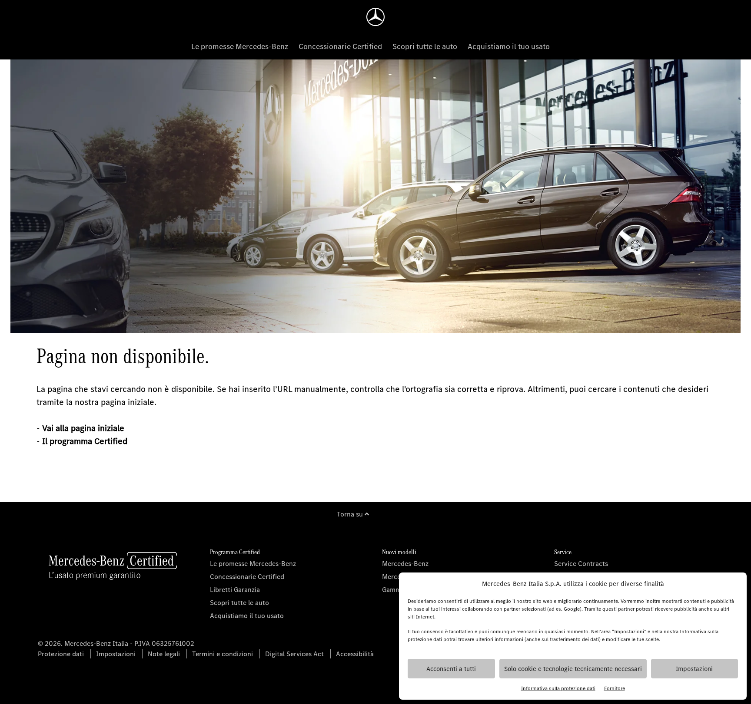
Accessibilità (355, 653)
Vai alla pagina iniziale (83, 428)
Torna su (351, 514)
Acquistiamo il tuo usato (509, 46)
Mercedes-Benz (405, 563)
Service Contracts (581, 563)
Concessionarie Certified (340, 46)
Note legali (164, 653)
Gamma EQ (398, 589)
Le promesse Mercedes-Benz (239, 46)
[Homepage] (375, 17)
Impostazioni (694, 669)
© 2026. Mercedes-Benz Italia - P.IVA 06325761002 (116, 643)
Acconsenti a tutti (451, 669)
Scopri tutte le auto (424, 46)
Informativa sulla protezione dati (558, 688)
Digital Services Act (294, 653)
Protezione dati (61, 653)
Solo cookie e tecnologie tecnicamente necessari (573, 669)
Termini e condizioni (222, 653)
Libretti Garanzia (235, 589)
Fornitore (614, 688)
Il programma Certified (84, 441)
